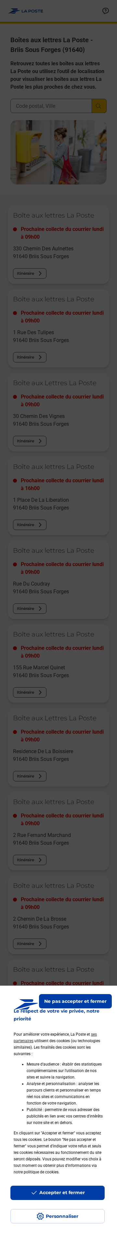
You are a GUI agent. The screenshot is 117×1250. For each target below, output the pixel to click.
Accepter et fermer (62, 1192)
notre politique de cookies (36, 1172)
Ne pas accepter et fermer (75, 1001)
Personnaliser (62, 1216)
